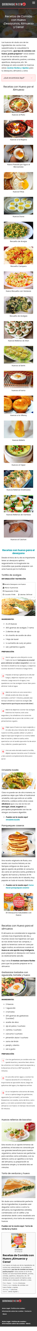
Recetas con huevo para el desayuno (18, 552)
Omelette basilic (13, 820)
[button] (15, 1249)
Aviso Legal (6, 1308)
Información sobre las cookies (12, 1311)
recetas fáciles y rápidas (18, 68)
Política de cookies (18, 1308)
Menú (5, 1314)
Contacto (28, 1311)
